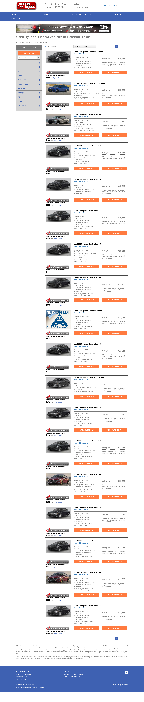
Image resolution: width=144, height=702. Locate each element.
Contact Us (17, 19)
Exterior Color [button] (23, 105)
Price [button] (19, 97)
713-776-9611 (81, 7)
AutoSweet (124, 685)
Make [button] (20, 67)
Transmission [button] (23, 84)
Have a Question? (86, 72)
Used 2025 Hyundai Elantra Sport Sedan (89, 210)
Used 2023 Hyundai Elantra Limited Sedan (90, 114)
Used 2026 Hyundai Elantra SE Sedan (88, 541)
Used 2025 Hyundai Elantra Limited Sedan (90, 277)
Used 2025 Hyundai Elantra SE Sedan (88, 311)
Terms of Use (30, 685)
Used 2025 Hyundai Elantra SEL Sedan (88, 441)
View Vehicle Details (81, 54)
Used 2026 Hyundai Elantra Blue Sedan (89, 377)
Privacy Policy (20, 685)
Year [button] (19, 62)
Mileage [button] (21, 93)
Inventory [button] (44, 14)
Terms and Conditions (38, 688)
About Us (118, 14)
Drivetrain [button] (21, 88)
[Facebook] (126, 672)
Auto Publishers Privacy (23, 688)
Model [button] (20, 71)
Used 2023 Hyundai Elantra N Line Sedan (89, 83)
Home (14, 14)
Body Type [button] (22, 80)
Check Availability (114, 72)
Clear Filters (29, 53)
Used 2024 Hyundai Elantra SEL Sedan (88, 146)
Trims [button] (20, 75)
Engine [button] (20, 101)
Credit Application (81, 14)
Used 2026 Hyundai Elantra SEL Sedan (88, 52)
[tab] (29, 62)
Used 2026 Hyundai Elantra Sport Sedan (89, 179)
